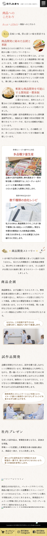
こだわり (14, 24)
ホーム (5, 24)
